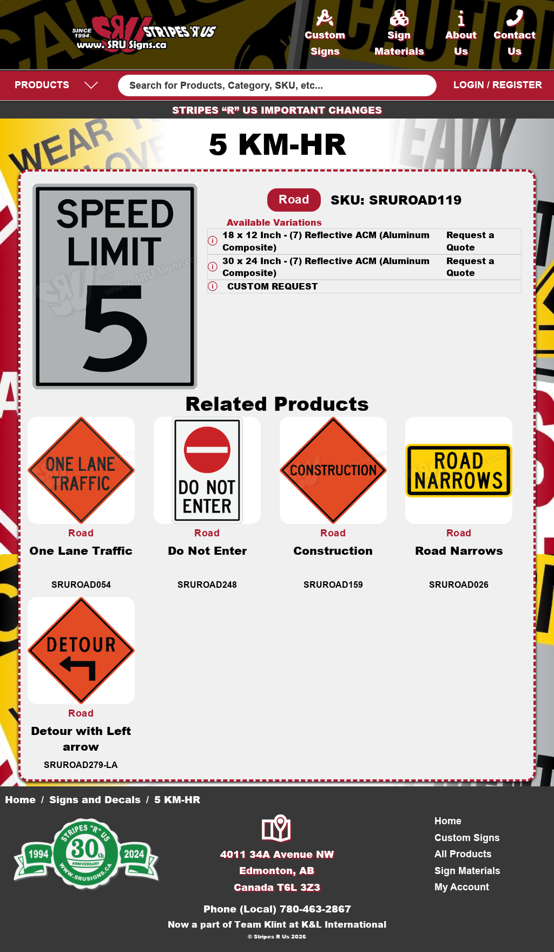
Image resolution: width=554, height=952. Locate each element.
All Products (463, 854)
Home (20, 799)
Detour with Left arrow (81, 738)
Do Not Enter (207, 550)
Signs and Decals (95, 799)
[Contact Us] (277, 829)
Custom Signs (467, 837)
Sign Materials (467, 870)
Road (294, 199)
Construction (333, 550)
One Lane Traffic (81, 550)
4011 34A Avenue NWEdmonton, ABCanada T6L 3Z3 (277, 870)
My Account (461, 887)
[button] (365, 241)
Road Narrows (459, 550)
